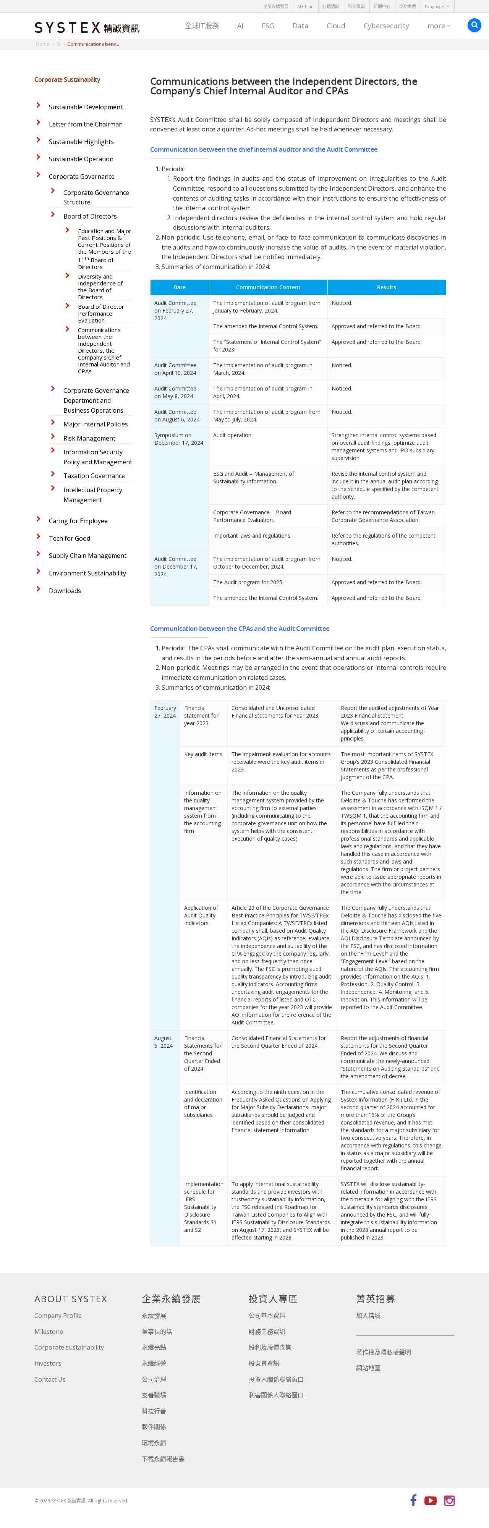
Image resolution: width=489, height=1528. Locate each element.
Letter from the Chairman (86, 124)
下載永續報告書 (163, 1459)
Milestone (48, 1331)
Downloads (65, 591)
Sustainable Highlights (81, 142)
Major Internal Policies (95, 424)
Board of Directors (90, 216)
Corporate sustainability (69, 1347)
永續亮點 (154, 1347)
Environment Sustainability (87, 573)
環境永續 (154, 1443)
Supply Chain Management (87, 555)
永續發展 (154, 1315)
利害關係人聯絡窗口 (276, 1395)
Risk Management (89, 438)
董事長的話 (157, 1331)
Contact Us (50, 1379)
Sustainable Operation (81, 159)
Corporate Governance (82, 176)
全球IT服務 (202, 25)
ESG (268, 25)
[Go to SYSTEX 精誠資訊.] (45, 44)
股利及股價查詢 (270, 1347)
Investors (48, 1363)
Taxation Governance (94, 476)
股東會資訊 (264, 1363)
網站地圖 (368, 1368)
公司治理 (154, 1379)
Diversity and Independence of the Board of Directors (100, 286)
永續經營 (154, 1363)
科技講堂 (356, 6)
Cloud (336, 25)
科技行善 (154, 1411)
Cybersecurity (386, 25)
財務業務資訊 (267, 1331)
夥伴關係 (154, 1427)
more (436, 25)
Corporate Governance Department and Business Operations (96, 400)
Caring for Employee (78, 521)
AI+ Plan (305, 6)
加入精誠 (368, 1315)
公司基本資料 (267, 1315)
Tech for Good (69, 538)
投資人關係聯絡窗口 (276, 1379)
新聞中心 (382, 6)
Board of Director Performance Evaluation (101, 313)
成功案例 (407, 6)
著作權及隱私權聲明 (383, 1352)
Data (300, 25)
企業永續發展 (275, 6)
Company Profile (58, 1315)
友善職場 (154, 1395)
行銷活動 (330, 6)
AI (240, 25)
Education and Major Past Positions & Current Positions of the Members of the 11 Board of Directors (104, 249)
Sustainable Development (86, 107)
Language (434, 6)
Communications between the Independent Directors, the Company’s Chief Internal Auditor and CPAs (104, 350)
